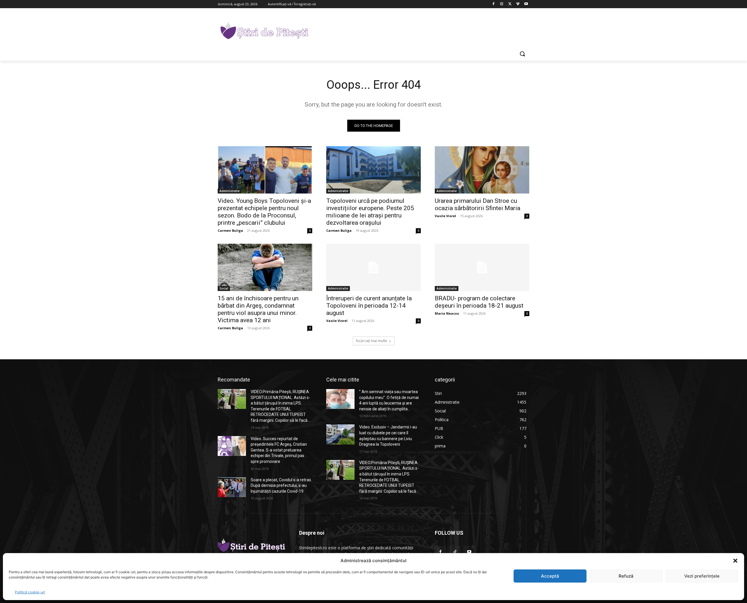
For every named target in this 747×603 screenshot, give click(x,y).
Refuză (626, 576)
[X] (510, 4)
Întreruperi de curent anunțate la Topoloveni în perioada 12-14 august (369, 305)
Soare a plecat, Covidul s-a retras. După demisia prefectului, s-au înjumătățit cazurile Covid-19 (281, 485)
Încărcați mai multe (371, 340)
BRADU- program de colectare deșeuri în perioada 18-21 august (479, 302)
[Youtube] (526, 4)
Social (223, 288)
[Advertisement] (417, 29)
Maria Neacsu (447, 313)
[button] (735, 561)
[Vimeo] (517, 4)
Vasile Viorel (445, 216)
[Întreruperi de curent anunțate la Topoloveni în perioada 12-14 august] (373, 267)
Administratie (229, 191)
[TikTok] (454, 551)
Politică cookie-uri (30, 592)
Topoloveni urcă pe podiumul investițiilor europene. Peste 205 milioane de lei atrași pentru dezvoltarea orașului (370, 211)
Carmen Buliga (230, 230)
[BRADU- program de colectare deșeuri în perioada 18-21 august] (482, 267)
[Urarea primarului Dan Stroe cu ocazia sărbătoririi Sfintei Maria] (482, 170)
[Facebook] (493, 4)
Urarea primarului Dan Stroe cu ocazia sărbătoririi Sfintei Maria (477, 204)
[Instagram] (501, 4)
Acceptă (550, 576)
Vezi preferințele (702, 576)
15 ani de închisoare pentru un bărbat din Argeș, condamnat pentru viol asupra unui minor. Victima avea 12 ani (258, 309)
